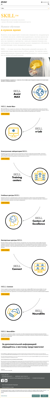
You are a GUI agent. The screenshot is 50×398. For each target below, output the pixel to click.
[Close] (48, 390)
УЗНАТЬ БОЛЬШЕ (5, 113)
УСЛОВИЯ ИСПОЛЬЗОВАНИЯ (38, 378)
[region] (25, 393)
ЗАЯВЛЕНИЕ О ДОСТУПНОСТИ (21, 376)
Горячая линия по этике (8, 387)
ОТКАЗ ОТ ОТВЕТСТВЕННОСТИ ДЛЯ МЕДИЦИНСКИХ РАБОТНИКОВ (16, 378)
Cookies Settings (4, 395)
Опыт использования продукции (10, 384)
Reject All (44, 395)
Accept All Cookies (35, 395)
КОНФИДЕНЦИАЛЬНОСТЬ (7, 376)
